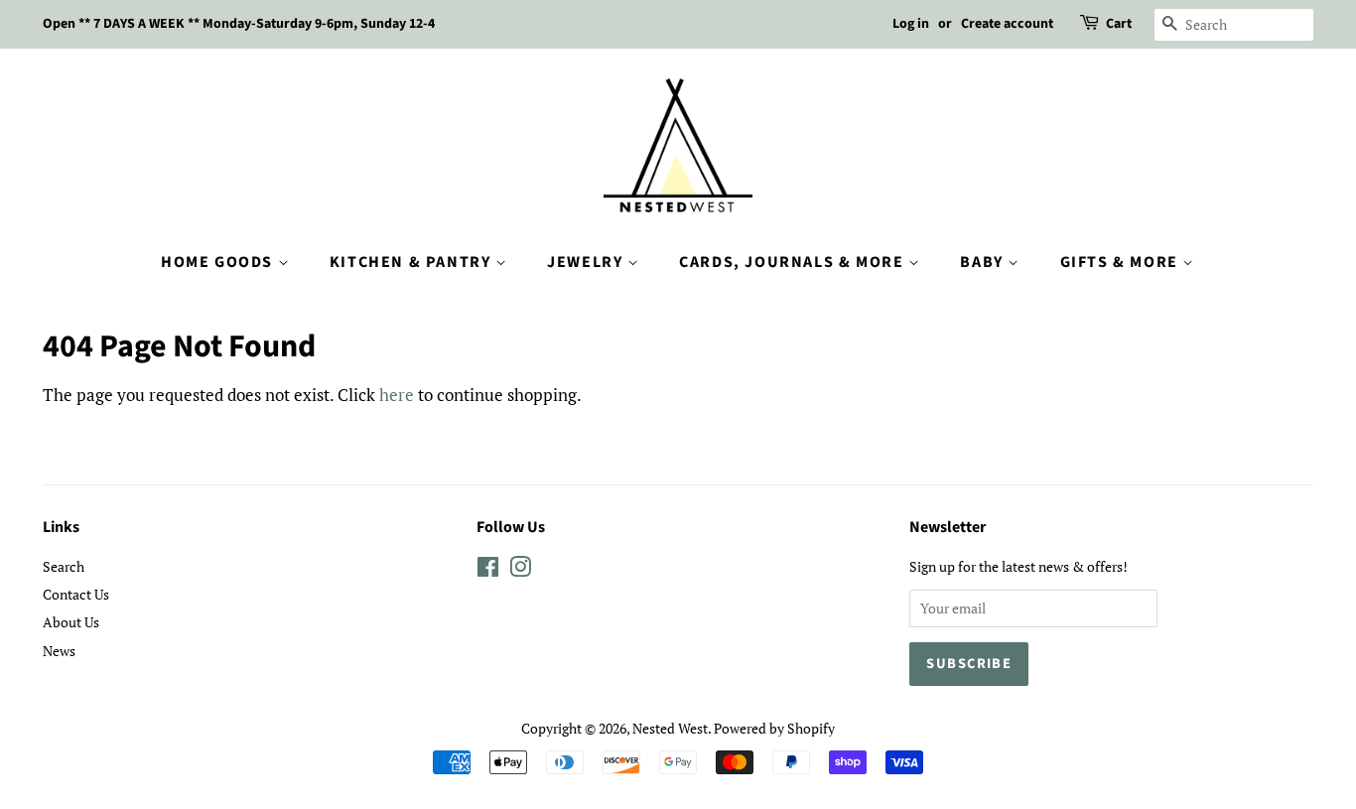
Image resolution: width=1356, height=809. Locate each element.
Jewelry (587, 262)
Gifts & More (1121, 262)
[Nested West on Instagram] (520, 570)
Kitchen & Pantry (412, 262)
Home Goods (219, 262)
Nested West (670, 728)
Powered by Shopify (774, 728)
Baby (984, 262)
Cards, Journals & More (793, 262)
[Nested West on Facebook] (487, 570)
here (396, 394)
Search (63, 566)
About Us (71, 621)
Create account (1007, 24)
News (59, 650)
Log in (910, 24)
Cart (1119, 24)
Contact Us (76, 594)
